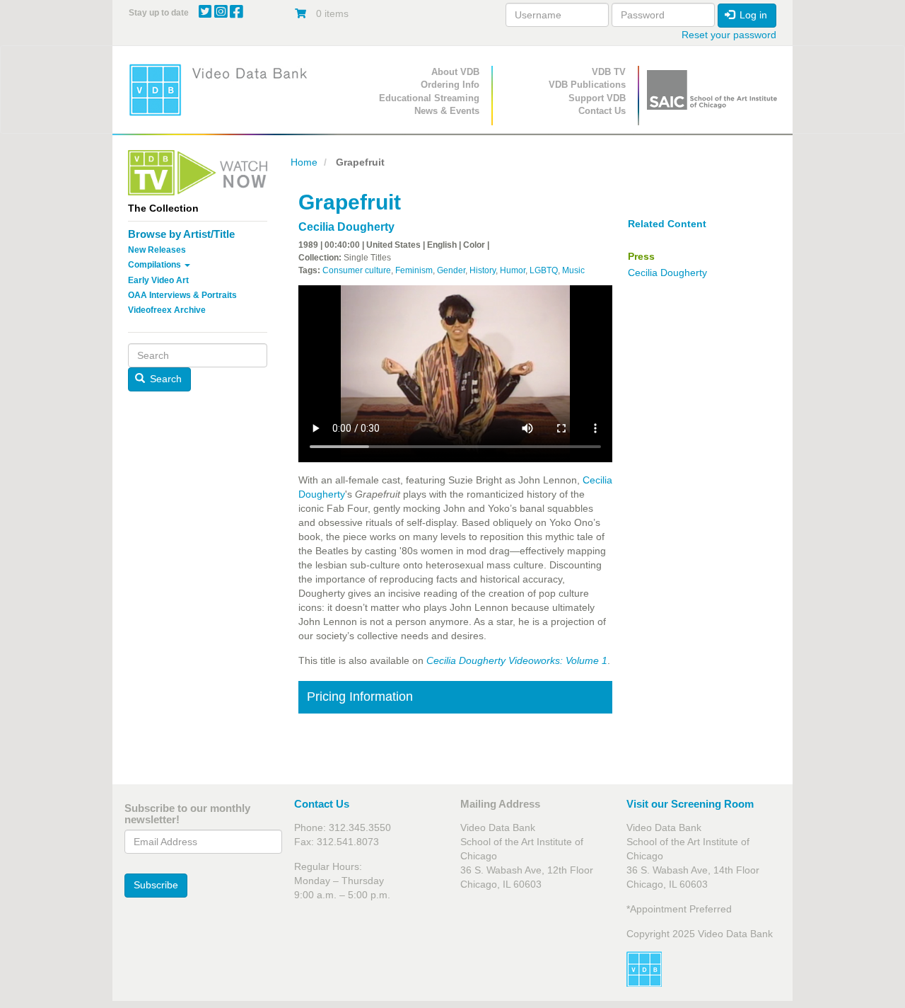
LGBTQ (544, 270)
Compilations (155, 265)
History (482, 270)
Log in (752, 15)
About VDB (455, 72)
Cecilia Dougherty (346, 227)
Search (164, 378)
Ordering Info (450, 84)
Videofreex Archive (167, 310)
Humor (512, 270)
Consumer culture (356, 270)
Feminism (414, 270)
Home (304, 162)
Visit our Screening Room (690, 804)
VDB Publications (587, 84)
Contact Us (602, 110)
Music (573, 270)
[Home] (222, 89)
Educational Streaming (429, 98)
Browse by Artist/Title (181, 234)
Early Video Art (158, 280)
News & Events (446, 110)
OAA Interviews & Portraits (182, 295)
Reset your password (729, 34)
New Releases (157, 250)
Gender (451, 270)
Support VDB (597, 98)
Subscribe (156, 884)
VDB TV (609, 72)
